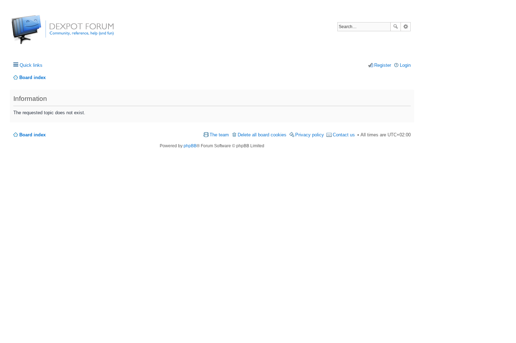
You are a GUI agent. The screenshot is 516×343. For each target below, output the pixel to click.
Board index (32, 134)
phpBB (190, 145)
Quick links (31, 65)
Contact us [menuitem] (344, 134)
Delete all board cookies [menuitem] (262, 134)
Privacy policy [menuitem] (309, 134)
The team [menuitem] (219, 134)
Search (395, 26)
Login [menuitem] (405, 65)
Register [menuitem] (382, 65)
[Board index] (38, 33)
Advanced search (405, 26)
